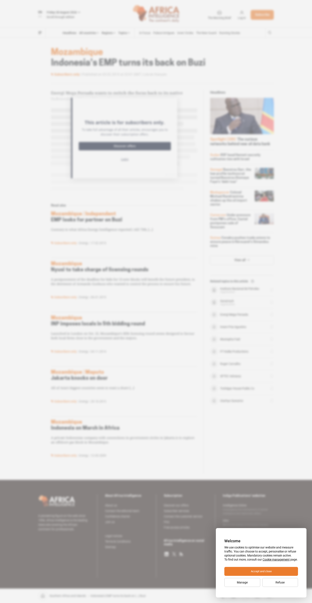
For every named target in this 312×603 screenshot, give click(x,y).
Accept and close (261, 571)
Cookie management (276, 559)
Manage (242, 582)
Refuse (280, 582)
